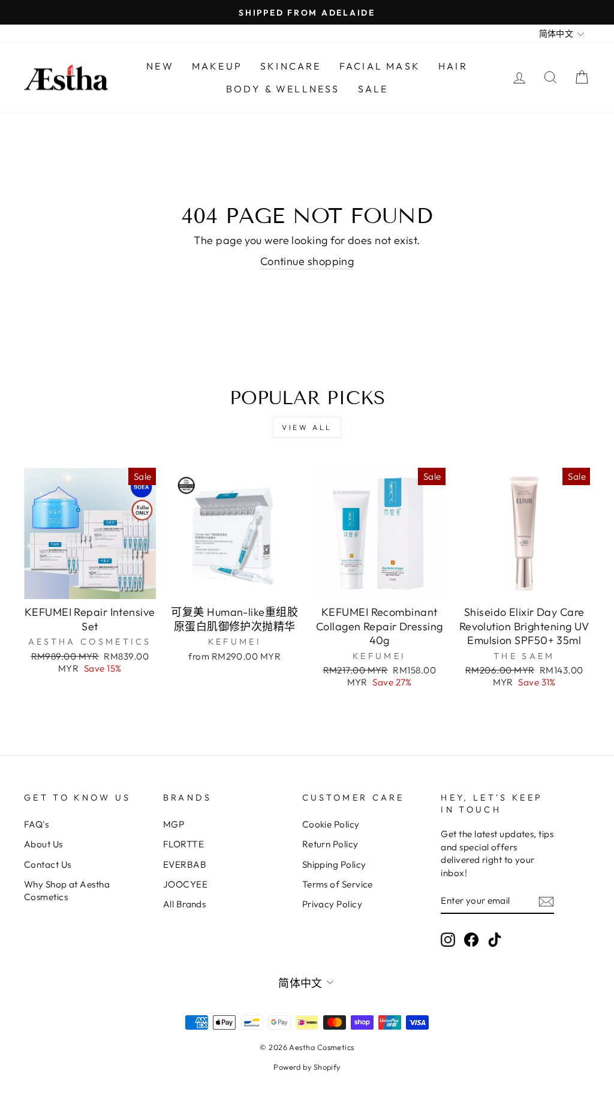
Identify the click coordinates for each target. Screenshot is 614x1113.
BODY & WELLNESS (283, 89)
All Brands (184, 904)
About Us (43, 844)
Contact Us (47, 864)
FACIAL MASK (379, 66)
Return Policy (330, 844)
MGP (173, 824)
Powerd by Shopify (307, 1067)
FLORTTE (183, 844)
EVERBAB (184, 864)
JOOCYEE (185, 884)
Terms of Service (337, 884)
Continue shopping (307, 261)
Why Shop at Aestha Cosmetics (67, 891)
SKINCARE (290, 66)
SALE (373, 89)
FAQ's (36, 824)
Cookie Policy (331, 824)
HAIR (453, 66)
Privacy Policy (332, 904)
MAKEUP (217, 66)
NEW (160, 66)
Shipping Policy (334, 864)
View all (307, 427)
